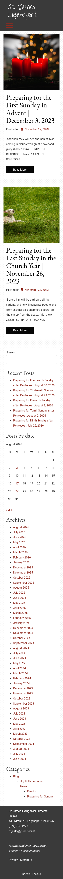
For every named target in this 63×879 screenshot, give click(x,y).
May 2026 (19, 542)
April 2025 (19, 608)
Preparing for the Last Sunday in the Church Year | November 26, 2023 (31, 266)
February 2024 (22, 678)
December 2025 (23, 567)
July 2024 (19, 653)
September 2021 (23, 744)
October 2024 (21, 638)
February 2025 (22, 618)
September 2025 (23, 582)
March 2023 (20, 733)
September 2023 (23, 703)
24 (17, 491)
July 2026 (19, 532)
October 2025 (21, 577)
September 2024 (23, 643)
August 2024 (21, 648)
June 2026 (19, 537)
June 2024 (19, 658)
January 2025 (21, 623)
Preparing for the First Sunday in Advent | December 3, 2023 (30, 109)
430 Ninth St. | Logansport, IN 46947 (31, 821)
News (23, 786)
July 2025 (19, 592)
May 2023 (19, 723)
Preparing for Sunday (40, 796)
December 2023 (23, 688)
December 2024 (23, 628)
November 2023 (23, 693)
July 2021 (19, 754)
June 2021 (19, 759)
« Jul (9, 510)
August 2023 (21, 708)
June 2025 (19, 597)
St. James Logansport (22, 9)
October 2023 (21, 698)
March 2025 (20, 612)
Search (11, 352)
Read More (20, 169)
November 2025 (23, 572)
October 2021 (21, 738)
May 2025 (19, 602)
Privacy (13, 860)
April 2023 (19, 728)
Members (26, 860)
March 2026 (20, 552)
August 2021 (21, 749)
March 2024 (20, 673)
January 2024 (21, 683)
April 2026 (19, 547)
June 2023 (19, 718)
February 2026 (22, 557)
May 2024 (19, 663)
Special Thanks (31, 874)
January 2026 (21, 562)
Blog (16, 776)
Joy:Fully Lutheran (31, 781)
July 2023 (19, 713)
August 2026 (21, 527)
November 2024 (23, 633)
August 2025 (21, 587)
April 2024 (19, 668)
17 (17, 483)
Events (31, 791)
